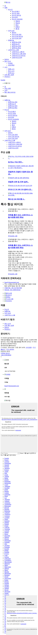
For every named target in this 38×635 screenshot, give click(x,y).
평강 (16, 25)
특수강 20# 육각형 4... (16, 199)
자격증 (10, 63)
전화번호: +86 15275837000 (13, 288)
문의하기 (7, 76)
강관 (5, 90)
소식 (5, 67)
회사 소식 (11, 71)
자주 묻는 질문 (9, 75)
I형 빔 (17, 29)
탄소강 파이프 (16, 15)
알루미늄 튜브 (16, 48)
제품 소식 (11, 69)
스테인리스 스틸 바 (18, 52)
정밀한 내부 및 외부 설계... (18, 182)
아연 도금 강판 (16, 38)
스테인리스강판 (17, 57)
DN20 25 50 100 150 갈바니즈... (20, 189)
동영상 (6, 59)
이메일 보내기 (5, 353)
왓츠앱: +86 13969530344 (12, 290)
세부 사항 (14, 236)
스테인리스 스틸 (13, 50)
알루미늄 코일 (16, 42)
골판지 (14, 32)
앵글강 (17, 21)
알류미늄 (11, 40)
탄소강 (10, 9)
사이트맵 (29, 347)
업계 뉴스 (11, 73)
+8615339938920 (6, 355)
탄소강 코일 (16, 13)
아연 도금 (11, 30)
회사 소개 (7, 61)
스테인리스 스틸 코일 (19, 53)
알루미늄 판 (16, 44)
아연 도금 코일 (16, 34)
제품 (5, 7)
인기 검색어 (10, 349)
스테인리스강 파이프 (18, 55)
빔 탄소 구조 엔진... (15, 162)
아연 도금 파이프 (17, 36)
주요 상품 (7, 88)
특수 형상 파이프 (9, 92)
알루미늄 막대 (16, 46)
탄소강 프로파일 (17, 19)
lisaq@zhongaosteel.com (11, 282)
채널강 (17, 23)
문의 (9, 236)
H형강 (17, 27)
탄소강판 (15, 17)
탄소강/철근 (16, 11)
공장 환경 (11, 65)
